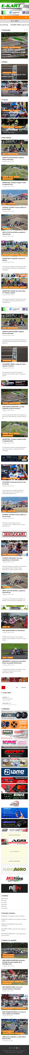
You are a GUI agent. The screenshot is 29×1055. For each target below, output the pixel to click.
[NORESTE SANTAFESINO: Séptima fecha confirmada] (14, 322)
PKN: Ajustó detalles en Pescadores (13, 630)
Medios (4, 62)
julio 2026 (3, 900)
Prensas (5, 100)
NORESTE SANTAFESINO (13, 154)
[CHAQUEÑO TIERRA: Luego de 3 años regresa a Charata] (14, 354)
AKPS (4, 228)
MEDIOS (14, 72)
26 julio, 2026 (5, 1015)
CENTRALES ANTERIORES (8, 954)
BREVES (4, 154)
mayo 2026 (4, 904)
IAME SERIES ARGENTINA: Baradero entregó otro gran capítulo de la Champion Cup (13, 962)
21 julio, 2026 (5, 1040)
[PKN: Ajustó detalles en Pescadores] (14, 620)
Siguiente (23, 687)
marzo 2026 (4, 908)
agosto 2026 (4, 898)
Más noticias (6, 138)
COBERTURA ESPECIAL (14, 254)
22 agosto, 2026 (6, 294)
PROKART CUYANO (12, 203)
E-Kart (12, 56)
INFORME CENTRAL (19, 981)
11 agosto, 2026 (6, 132)
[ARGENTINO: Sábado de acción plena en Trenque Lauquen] (14, 281)
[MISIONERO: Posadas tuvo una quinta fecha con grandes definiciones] (14, 651)
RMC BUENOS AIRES (7, 983)
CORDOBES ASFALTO (7, 110)
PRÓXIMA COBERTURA (8, 178)
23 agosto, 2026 (6, 262)
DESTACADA (5, 47)
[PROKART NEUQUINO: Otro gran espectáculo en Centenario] (14, 548)
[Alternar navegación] (3, 17)
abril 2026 (3, 906)
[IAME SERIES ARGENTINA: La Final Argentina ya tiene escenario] (14, 397)
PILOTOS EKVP (16, 110)
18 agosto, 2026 (6, 94)
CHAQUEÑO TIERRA (7, 72)
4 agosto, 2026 (6, 990)
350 (17, 687)
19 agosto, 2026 (6, 186)
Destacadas (6, 30)
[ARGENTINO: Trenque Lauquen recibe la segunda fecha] (14, 429)
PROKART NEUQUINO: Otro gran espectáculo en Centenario (12, 92)
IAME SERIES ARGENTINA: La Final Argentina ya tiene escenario (13, 52)
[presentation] (24, 30)
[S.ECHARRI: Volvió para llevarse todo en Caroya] (14, 472)
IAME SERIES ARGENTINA (14, 47)
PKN (8, 626)
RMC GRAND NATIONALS (20, 1008)
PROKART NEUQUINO (12, 89)
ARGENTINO (5, 176)
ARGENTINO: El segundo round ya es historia (12, 916)
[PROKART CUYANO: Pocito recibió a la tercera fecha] (14, 505)
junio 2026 (3, 902)
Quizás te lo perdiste (9, 940)
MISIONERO (10, 657)
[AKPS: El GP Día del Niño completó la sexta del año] (14, 581)
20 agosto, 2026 (6, 56)
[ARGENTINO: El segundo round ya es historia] (14, 248)
